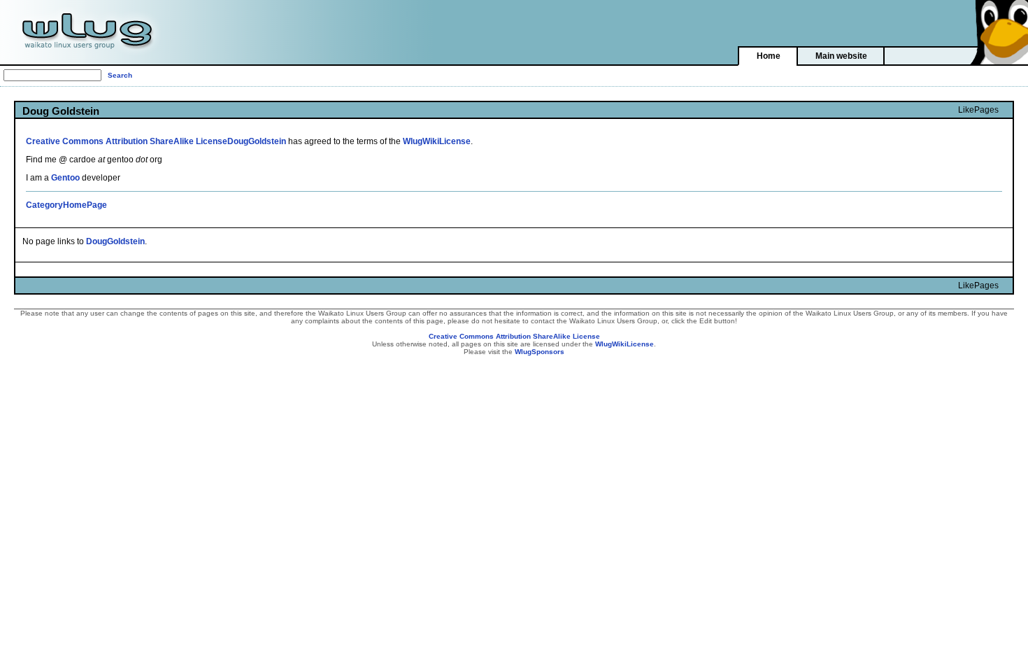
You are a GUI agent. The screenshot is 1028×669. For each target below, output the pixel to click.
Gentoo (65, 178)
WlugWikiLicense (437, 141)
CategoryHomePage (66, 205)
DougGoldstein (256, 141)
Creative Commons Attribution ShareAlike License (126, 141)
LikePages (978, 110)
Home (768, 56)
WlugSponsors (539, 351)
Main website (841, 56)
